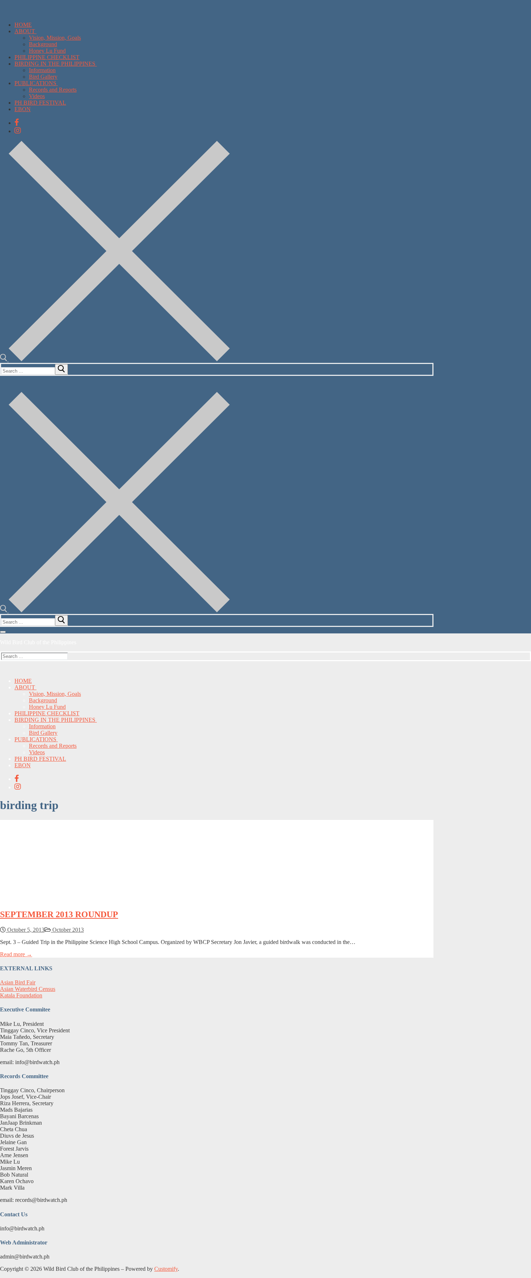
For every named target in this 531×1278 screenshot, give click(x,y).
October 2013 (67, 930)
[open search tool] (115, 359)
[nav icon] (3, 632)
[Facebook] (16, 122)
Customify (166, 1269)
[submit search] (61, 369)
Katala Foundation (21, 995)
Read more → (16, 954)
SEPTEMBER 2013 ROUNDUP (59, 914)
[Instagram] (17, 131)
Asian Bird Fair (17, 982)
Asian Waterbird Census (27, 989)
